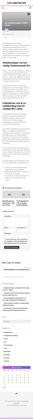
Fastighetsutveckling (10, 335)
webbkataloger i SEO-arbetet (12, 73)
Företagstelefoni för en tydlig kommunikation (22, 203)
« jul (4, 387)
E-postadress (21, 227)
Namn (6, 227)
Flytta (6, 338)
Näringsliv (7, 351)
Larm (5, 348)
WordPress (15, 405)
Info (6, 37)
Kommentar (8, 216)
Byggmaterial (8, 332)
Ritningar (7, 354)
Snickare (7, 357)
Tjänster (7, 361)
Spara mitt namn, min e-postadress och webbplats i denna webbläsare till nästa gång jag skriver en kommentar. (15, 241)
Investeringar (8, 345)
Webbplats (7, 233)
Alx (25, 405)
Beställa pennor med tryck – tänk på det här (9, 203)
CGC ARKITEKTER (16, 3)
